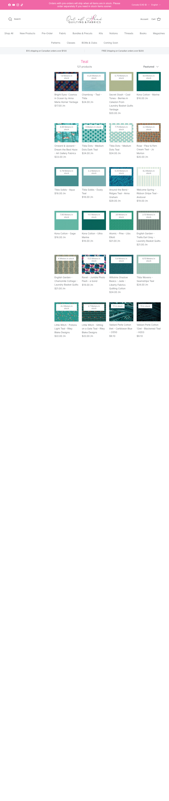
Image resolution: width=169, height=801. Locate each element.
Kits (101, 33)
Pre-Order (47, 33)
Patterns (55, 42)
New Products (27, 33)
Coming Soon (111, 42)
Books (143, 33)
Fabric (62, 33)
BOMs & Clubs (89, 42)
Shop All (8, 33)
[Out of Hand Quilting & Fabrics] (84, 19)
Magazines (159, 33)
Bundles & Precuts (82, 33)
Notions (113, 33)
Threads (128, 33)
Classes (71, 42)
